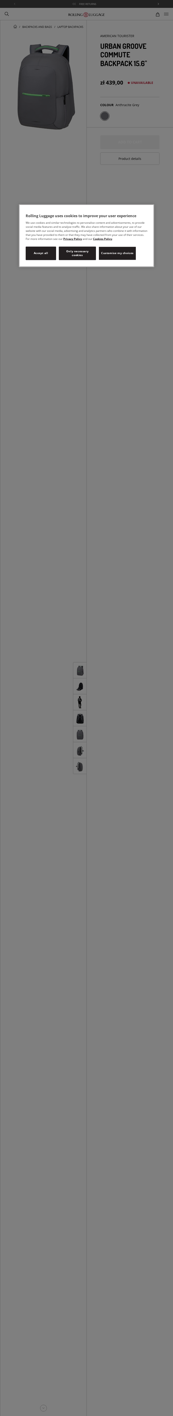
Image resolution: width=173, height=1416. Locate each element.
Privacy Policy (72, 239)
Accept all (41, 253)
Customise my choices (117, 253)
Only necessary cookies (77, 253)
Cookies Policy (102, 239)
